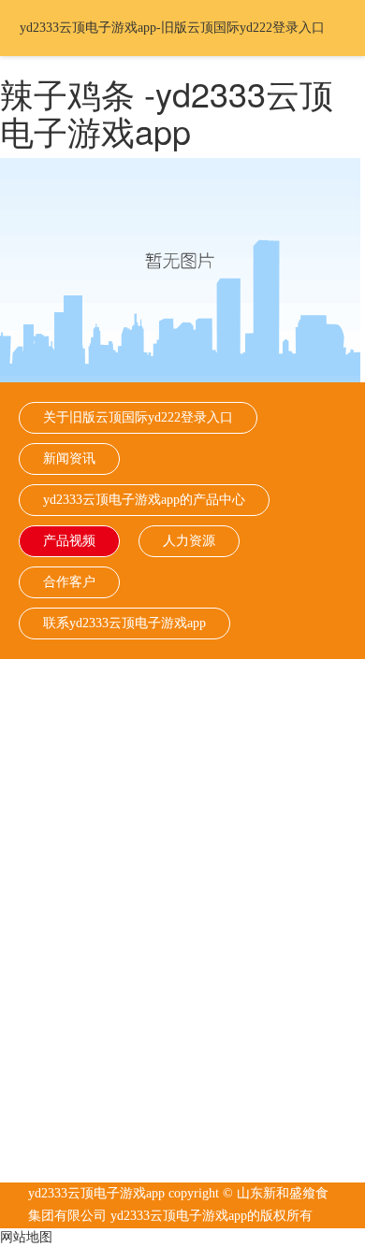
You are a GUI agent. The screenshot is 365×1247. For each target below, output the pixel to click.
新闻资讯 (69, 459)
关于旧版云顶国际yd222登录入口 (138, 417)
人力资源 (189, 541)
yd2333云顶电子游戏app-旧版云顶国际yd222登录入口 (172, 28)
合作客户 (69, 582)
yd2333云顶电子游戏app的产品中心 (144, 500)
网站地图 (26, 1237)
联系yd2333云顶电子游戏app (124, 623)
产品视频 (69, 541)
